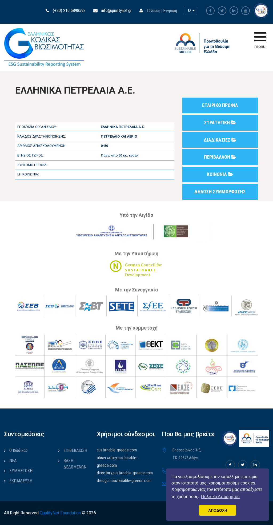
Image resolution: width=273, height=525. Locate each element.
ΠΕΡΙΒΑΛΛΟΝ (217, 157)
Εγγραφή (170, 10)
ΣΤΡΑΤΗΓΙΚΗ (217, 122)
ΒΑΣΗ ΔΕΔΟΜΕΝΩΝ (74, 464)
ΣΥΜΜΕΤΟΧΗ (21, 470)
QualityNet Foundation (60, 512)
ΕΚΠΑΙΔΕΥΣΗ (20, 480)
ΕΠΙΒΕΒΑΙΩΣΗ (75, 450)
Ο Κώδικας (18, 450)
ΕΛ (190, 11)
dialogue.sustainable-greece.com (124, 480)
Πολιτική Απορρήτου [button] (220, 496)
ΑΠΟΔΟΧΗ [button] (217, 510)
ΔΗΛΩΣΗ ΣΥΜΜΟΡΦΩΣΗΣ (220, 191)
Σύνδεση (153, 10)
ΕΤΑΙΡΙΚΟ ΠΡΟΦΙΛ (220, 105)
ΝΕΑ (13, 460)
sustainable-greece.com (117, 449)
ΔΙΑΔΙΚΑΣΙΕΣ (217, 140)
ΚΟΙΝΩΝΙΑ (217, 174)
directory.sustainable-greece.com (125, 472)
